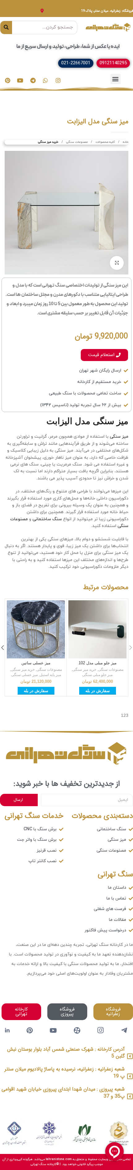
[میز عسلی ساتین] (36, 629)
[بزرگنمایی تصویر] (117, 263)
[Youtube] (20, 80)
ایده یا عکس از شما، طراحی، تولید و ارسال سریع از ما (68, 47)
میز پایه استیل (50, 675)
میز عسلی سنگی (24, 675)
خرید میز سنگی (48, 142)
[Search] (6, 27)
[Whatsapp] (45, 80)
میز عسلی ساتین (35, 663)
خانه (125, 142)
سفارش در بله (97, 690)
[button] (115, 79)
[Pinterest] (7, 80)
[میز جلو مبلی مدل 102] (97, 629)
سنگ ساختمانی (47, 519)
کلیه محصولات (105, 142)
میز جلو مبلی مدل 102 (98, 663)
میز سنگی (119, 437)
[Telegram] (32, 80)
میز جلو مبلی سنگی (97, 675)
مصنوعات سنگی (76, 142)
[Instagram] (58, 80)
